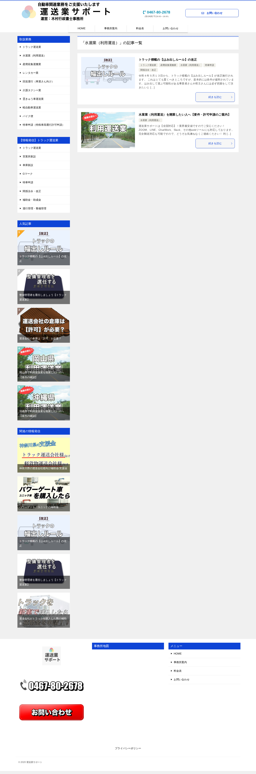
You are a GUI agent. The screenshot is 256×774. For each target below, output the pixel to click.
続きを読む (215, 96)
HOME (81, 28)
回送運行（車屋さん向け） (38, 81)
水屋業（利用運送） (190, 65)
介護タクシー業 (32, 90)
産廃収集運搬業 (168, 65)
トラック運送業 (148, 65)
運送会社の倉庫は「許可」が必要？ (40, 338)
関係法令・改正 (148, 70)
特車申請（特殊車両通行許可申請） (44, 124)
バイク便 (28, 116)
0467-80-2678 (158, 12)
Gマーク (28, 173)
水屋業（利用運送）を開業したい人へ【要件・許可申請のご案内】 (185, 114)
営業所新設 (29, 156)
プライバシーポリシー (128, 748)
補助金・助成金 (32, 199)
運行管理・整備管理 (34, 208)
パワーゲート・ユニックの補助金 (39, 507)
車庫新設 (28, 165)
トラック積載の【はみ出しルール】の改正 (168, 59)
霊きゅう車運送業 (33, 98)
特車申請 (209, 65)
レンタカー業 (30, 72)
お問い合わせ (213, 12)
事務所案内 (110, 28)
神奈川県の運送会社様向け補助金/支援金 (43, 468)
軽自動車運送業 (32, 107)
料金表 (140, 28)
